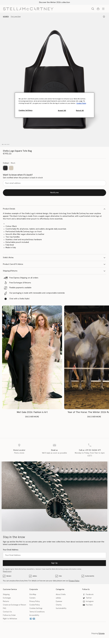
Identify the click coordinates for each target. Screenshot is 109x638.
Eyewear (59, 601)
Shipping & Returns (10, 271)
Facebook (89, 594)
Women (8, 576)
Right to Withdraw (10, 619)
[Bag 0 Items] (98, 8)
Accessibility (34, 615)
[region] (54, 105)
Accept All (62, 110)
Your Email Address (10, 550)
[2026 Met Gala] (32, 357)
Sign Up (54, 563)
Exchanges (7, 598)
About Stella (61, 594)
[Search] (92, 8)
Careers (32, 598)
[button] (54, 80)
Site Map (32, 594)
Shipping (6, 594)
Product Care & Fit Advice (13, 264)
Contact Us (7, 612)
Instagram (90, 601)
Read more (7, 571)
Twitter (89, 598)
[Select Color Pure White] (11, 168)
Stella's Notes (8, 258)
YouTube (89, 605)
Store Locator (19, 450)
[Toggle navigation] (103, 8)
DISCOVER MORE (32, 417)
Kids (60, 576)
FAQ (4, 608)
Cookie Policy (34, 605)
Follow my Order (9, 615)
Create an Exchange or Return (14, 605)
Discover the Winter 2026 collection (54, 2)
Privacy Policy (74, 581)
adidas (35, 576)
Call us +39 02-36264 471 (90, 450)
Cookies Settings (35, 608)
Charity (59, 605)
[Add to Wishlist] (104, 16)
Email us (54, 450)
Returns (6, 601)
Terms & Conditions (37, 612)
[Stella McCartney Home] (28, 8)
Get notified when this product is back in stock (23, 178)
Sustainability (89, 576)
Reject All (80, 110)
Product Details (9, 209)
